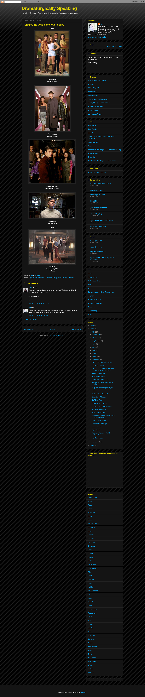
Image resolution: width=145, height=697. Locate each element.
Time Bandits (92, 129)
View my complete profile (97, 37)
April (94, 353)
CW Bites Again (97, 400)
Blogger (83, 692)
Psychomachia (93, 95)
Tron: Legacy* (93, 125)
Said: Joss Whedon (99, 397)
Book (90, 520)
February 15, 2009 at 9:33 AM (38, 315)
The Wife (91, 84)
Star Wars (91, 635)
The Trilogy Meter (98, 376)
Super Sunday (97, 427)
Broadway (91, 527)
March (94, 356)
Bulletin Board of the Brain (100, 184)
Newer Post (28, 329)
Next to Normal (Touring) (97, 80)
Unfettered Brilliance (98, 226)
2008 (93, 446)
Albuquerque (92, 497)
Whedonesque (93, 311)
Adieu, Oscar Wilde (99, 420)
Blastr (90, 284)
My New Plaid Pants (98, 251)
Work (90, 665)
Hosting (94, 391)
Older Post (76, 329)
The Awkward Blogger (98, 207)
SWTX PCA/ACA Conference (102, 362)
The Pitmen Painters (95, 106)
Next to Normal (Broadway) (98, 99)
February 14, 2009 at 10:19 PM (39, 303)
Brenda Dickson (93, 524)
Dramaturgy (92, 568)
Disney (90, 557)
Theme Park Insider (95, 303)
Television (71, 278)
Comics (90, 550)
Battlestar (91, 512)
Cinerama (91, 546)
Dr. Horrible (48, 278)
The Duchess (93, 153)
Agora (90, 146)
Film (89, 572)
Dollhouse (40, 278)
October (95, 338)
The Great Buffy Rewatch (97, 172)
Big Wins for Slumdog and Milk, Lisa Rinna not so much (103, 369)
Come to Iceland (98, 365)
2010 (93, 329)
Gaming (91, 579)
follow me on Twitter (114, 47)
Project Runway (93, 609)
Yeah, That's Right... (99, 373)
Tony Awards (92, 646)
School (90, 624)
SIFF (90, 632)
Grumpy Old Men (94, 142)
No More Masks (97, 438)
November (96, 335)
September (96, 341)
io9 (89, 288)
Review (90, 617)
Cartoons (91, 542)
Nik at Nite (94, 201)
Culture (90, 553)
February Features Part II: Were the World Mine (103, 416)
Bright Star (92, 157)
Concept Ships (96, 240)
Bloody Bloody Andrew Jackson (99, 103)
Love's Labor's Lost (95, 114)
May (94, 350)
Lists (89, 594)
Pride (90, 606)
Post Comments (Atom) (56, 335)
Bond (90, 516)
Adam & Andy (93, 277)
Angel (30, 278)
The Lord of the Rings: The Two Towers (102, 161)
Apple (90, 505)
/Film (90, 273)
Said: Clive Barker (98, 412)
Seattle (90, 628)
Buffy (35, 278)
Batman (91, 509)
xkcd (89, 314)
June (94, 347)
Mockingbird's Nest (97, 195)
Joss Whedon (62, 278)
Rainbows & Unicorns (99, 403)
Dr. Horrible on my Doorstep (102, 406)
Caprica (91, 538)
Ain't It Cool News (94, 281)
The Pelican (92, 92)
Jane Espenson (96, 247)
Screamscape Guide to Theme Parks (101, 292)
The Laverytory (96, 214)
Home (52, 329)
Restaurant (92, 613)
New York (91, 602)
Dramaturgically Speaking (49, 8)
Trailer (90, 650)
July (94, 344)
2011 (92, 326)
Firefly (55, 278)
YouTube (91, 672)
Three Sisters (93, 110)
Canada (91, 535)
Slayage (91, 296)
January (95, 442)
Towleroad (91, 307)
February (95, 359)
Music (90, 598)
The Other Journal (94, 299)
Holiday (90, 587)
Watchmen (92, 661)
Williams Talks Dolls (99, 409)
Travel (90, 654)
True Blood (92, 658)
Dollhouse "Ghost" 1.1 (100, 379)
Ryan (30, 287)
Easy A (90, 133)
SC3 (89, 620)
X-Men (90, 669)
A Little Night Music (95, 88)
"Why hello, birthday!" (99, 424)
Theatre (91, 643)
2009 (93, 332)
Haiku (90, 583)
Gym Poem (96, 430)
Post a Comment (31, 319)
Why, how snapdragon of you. (102, 388)
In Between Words (97, 190)
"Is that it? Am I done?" (100, 394)
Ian (30, 307)
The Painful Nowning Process (101, 220)
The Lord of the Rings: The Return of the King (104, 150)
